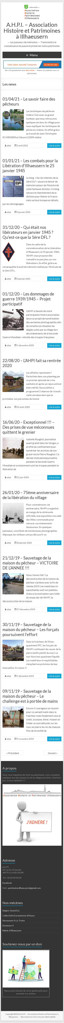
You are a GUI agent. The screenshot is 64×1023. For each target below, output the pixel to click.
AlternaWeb (30, 70)
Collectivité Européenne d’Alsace (18, 915)
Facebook (7, 883)
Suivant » (52, 753)
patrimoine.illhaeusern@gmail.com (24, 888)
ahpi (9, 145)
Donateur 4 (8, 925)
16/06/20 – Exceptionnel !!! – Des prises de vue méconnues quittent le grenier (28, 427)
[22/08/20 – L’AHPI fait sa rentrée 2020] (13, 372)
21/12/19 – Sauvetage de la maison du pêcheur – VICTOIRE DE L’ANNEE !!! (30, 562)
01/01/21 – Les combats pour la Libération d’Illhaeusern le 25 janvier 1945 (30, 165)
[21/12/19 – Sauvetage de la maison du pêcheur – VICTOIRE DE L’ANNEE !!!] (13, 574)
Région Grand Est (11, 910)
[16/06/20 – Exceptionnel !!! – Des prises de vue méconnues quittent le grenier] (13, 438)
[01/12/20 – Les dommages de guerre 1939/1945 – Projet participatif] (13, 310)
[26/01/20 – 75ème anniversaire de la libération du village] (13, 504)
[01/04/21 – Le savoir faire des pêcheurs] (13, 110)
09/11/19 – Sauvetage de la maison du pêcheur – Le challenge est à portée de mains (30, 696)
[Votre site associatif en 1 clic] (32, 64)
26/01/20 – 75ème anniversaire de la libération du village (30, 495)
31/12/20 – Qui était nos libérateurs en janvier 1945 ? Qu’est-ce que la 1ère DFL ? (27, 232)
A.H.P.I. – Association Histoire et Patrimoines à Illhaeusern (32, 30)
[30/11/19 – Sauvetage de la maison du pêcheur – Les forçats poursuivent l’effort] (13, 641)
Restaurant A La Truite (13, 920)
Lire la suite (54, 145)
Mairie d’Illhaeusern (11, 930)
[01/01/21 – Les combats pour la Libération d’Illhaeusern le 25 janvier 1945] (13, 177)
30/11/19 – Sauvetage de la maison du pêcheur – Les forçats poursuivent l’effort (30, 629)
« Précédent (13, 753)
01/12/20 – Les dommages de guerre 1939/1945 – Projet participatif (28, 298)
